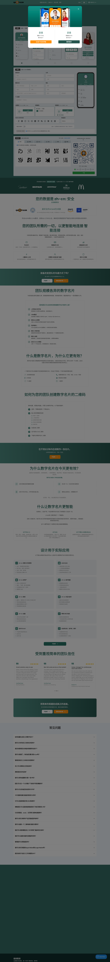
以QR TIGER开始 (41, 42)
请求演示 (69, 42)
